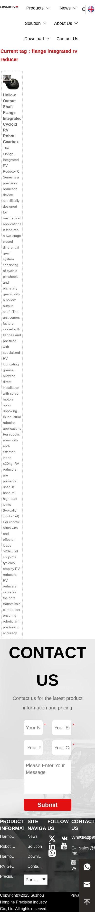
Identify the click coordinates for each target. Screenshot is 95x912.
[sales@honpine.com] (87, 885)
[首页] (9, 7)
